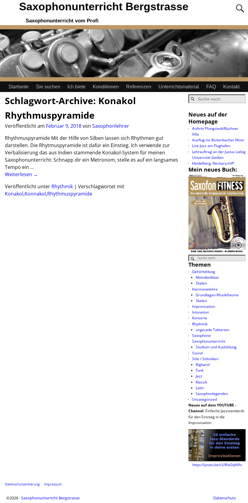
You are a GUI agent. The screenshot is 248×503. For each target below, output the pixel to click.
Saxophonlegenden (212, 393)
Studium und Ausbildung (216, 347)
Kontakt (231, 86)
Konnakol (35, 193)
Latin (200, 387)
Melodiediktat (207, 277)
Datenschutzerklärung (22, 484)
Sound (197, 353)
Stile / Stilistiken (205, 358)
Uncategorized (204, 399)
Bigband (203, 364)
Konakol (14, 193)
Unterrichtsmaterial (178, 86)
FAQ (211, 86)
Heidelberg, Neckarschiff (213, 163)
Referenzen (138, 86)
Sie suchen (48, 86)
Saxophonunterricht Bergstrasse (103, 6)
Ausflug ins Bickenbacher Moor (218, 140)
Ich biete (76, 86)
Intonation (200, 312)
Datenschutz (224, 498)
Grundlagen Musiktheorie (217, 295)
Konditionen (106, 86)
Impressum (53, 484)
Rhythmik (62, 186)
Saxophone (201, 335)
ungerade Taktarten (212, 329)
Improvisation (203, 306)
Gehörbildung (203, 271)
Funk (200, 370)
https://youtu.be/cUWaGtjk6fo (217, 464)
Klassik (201, 382)
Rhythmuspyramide (50, 115)
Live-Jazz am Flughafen (211, 145)
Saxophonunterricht (208, 341)
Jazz (199, 376)
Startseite (18, 86)
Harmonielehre (205, 289)
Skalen (201, 283)
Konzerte (199, 318)
